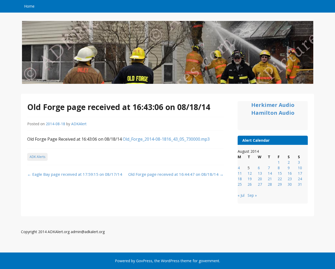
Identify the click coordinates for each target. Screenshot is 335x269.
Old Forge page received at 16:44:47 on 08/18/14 (176, 174)
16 (290, 173)
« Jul (241, 195)
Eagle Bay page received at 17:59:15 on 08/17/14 (74, 174)
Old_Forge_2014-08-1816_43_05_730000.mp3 (166, 139)
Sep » (252, 195)
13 (260, 173)
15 (280, 173)
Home (29, 6)
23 (290, 178)
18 (240, 178)
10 (300, 167)
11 (240, 173)
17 (300, 173)
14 (270, 173)
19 (250, 178)
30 (290, 184)
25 (240, 184)
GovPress (144, 260)
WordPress (170, 260)
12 (250, 173)
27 (260, 184)
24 (300, 178)
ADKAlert (79, 123)
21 (270, 178)
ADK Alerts (37, 157)
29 (280, 184)
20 (260, 178)
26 (250, 184)
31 (300, 184)
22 (280, 178)
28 (270, 184)
